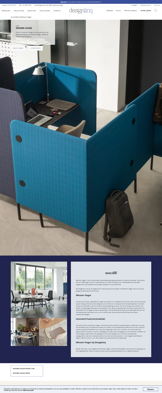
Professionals (130, 11)
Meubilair (6, 11)
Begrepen (150, 389)
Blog (118, 11)
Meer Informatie (28, 390)
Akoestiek (32, 11)
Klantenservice (146, 5)
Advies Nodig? (36, 48)
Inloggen (134, 5)
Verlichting (19, 11)
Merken (110, 11)
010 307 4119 (12, 5)
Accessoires (45, 11)
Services (157, 5)
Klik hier (64, 2)
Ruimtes (57, 11)
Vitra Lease (146, 11)
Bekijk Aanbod (18, 48)
